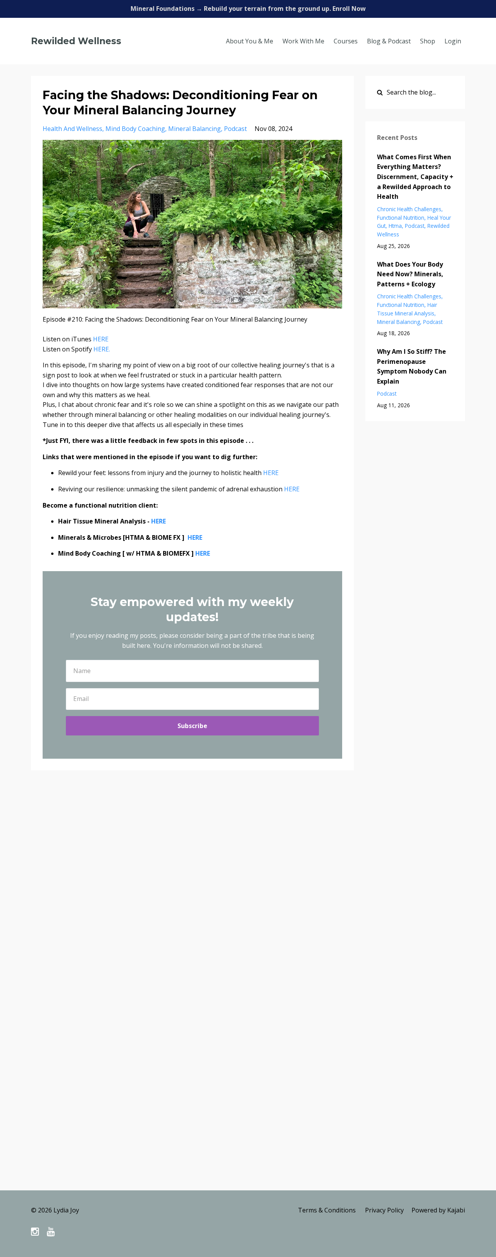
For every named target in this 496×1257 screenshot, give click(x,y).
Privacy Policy (384, 1210)
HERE (100, 339)
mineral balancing (194, 128)
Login (452, 41)
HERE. (102, 349)
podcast (235, 128)
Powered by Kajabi (438, 1210)
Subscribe (192, 725)
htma (395, 225)
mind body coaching (135, 128)
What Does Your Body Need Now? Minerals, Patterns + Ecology (410, 274)
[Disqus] (248, 889)
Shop (427, 41)
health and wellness (72, 128)
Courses (346, 41)
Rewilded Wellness (76, 41)
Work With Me (303, 41)
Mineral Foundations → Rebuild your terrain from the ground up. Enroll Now (248, 8)
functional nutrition (400, 217)
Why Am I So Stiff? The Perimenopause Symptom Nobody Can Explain (411, 366)
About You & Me (249, 41)
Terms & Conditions (327, 1210)
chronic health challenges (409, 209)
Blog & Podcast (389, 41)
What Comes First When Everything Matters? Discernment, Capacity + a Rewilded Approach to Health (415, 177)
